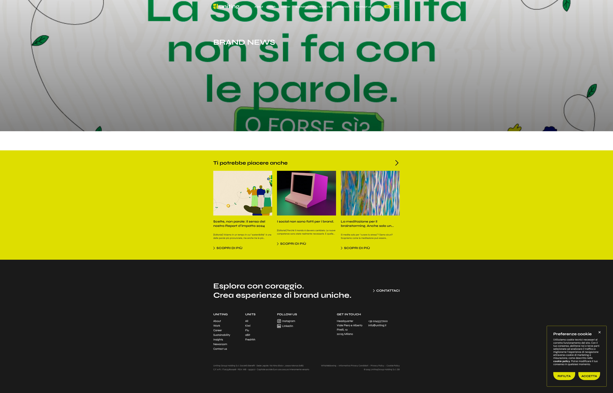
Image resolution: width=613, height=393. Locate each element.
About (258, 6)
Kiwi (247, 325)
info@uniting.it (377, 325)
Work (272, 6)
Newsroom (343, 6)
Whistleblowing (328, 365)
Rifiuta (564, 376)
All (246, 321)
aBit (247, 335)
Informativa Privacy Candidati (353, 365)
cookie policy (561, 361)
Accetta (589, 376)
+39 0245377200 (378, 321)
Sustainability (304, 6)
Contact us (363, 6)
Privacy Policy (377, 365)
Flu (247, 330)
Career (285, 6)
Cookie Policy (393, 365)
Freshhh (250, 339)
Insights (324, 6)
